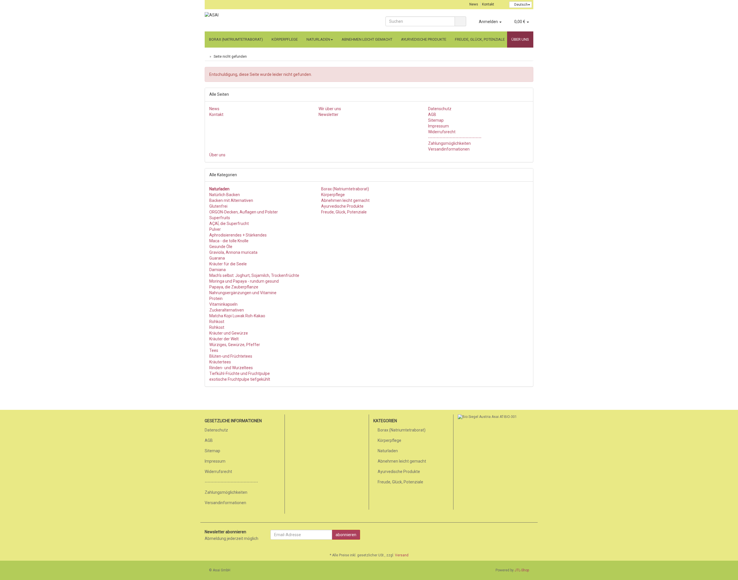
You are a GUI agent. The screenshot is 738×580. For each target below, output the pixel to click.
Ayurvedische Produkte (423, 39)
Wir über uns (330, 108)
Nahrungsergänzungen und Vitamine (242, 292)
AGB (432, 114)
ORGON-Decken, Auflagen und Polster (243, 212)
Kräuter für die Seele (228, 264)
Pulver (215, 229)
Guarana (217, 258)
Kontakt (488, 4)
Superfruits (219, 217)
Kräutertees (220, 362)
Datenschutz (439, 108)
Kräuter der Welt (224, 339)
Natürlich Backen (224, 194)
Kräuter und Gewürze (228, 333)
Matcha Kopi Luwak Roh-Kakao (237, 316)
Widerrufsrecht (441, 131)
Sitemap (436, 120)
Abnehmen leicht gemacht (367, 39)
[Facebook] (530, 535)
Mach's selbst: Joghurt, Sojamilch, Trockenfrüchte (254, 275)
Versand (401, 555)
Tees (213, 350)
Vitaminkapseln (223, 304)
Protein (216, 298)
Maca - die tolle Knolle (228, 241)
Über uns (520, 39)
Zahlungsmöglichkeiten (449, 143)
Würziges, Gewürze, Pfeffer (234, 344)
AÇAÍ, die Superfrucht (229, 223)
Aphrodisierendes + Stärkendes (238, 235)
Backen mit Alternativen (231, 200)
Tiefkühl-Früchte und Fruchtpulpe (239, 373)
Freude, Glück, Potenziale (480, 39)
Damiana (217, 269)
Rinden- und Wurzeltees (231, 367)
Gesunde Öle (220, 246)
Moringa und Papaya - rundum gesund (244, 281)
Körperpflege (285, 39)
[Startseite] (206, 57)
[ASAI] (256, 20)
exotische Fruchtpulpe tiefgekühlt (239, 379)
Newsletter (328, 114)
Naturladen (318, 39)
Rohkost (216, 321)
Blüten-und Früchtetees (230, 356)
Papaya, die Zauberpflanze (233, 287)
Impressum (438, 126)
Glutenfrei (218, 206)
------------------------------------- (454, 137)
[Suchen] (460, 21)
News (473, 4)
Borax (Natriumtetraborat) (236, 39)
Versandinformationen (449, 149)
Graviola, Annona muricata (233, 252)
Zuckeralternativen (226, 310)
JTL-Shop (522, 570)
